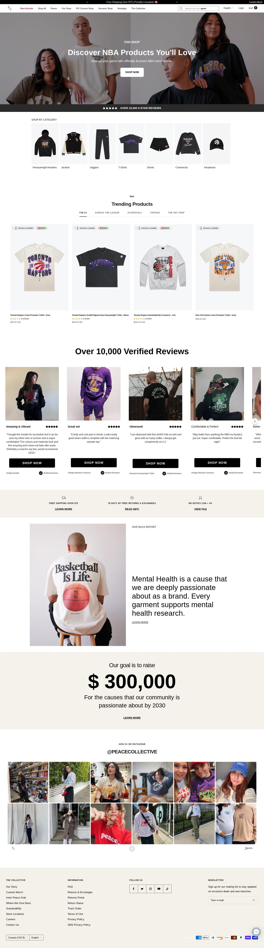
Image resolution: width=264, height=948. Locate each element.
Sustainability (13, 908)
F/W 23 (83, 213)
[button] (28, 782)
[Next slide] (255, 421)
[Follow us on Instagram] (150, 889)
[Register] (253, 900)
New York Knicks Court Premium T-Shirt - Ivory (216, 315)
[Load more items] (132, 849)
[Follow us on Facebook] (133, 889)
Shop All (42, 8)
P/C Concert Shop (85, 8)
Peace (54, 8)
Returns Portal (76, 897)
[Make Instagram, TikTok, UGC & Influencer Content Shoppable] (249, 849)
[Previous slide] (35, 146)
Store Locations (15, 914)
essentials (135, 213)
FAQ (70, 886)
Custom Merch (255, 2)
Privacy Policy (76, 919)
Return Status (75, 903)
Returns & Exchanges (80, 892)
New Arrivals (26, 8)
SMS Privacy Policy (79, 924)
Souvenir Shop (105, 8)
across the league (107, 213)
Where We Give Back (18, 903)
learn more (132, 717)
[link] (132, 58)
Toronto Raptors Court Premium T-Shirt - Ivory (30, 315)
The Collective (138, 8)
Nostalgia (122, 8)
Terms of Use (75, 914)
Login (241, 8)
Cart (252, 8)
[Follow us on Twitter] (142, 889)
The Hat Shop (176, 213)
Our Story (11, 886)
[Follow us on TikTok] (167, 889)
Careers (10, 919)
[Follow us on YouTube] (159, 889)
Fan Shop (66, 8)
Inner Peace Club (16, 897)
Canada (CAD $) (16, 937)
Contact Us (12, 924)
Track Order (74, 908)
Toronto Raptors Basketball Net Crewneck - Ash (155, 315)
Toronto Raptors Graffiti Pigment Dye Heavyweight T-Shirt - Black (100, 315)
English (227, 8)
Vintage (155, 213)
